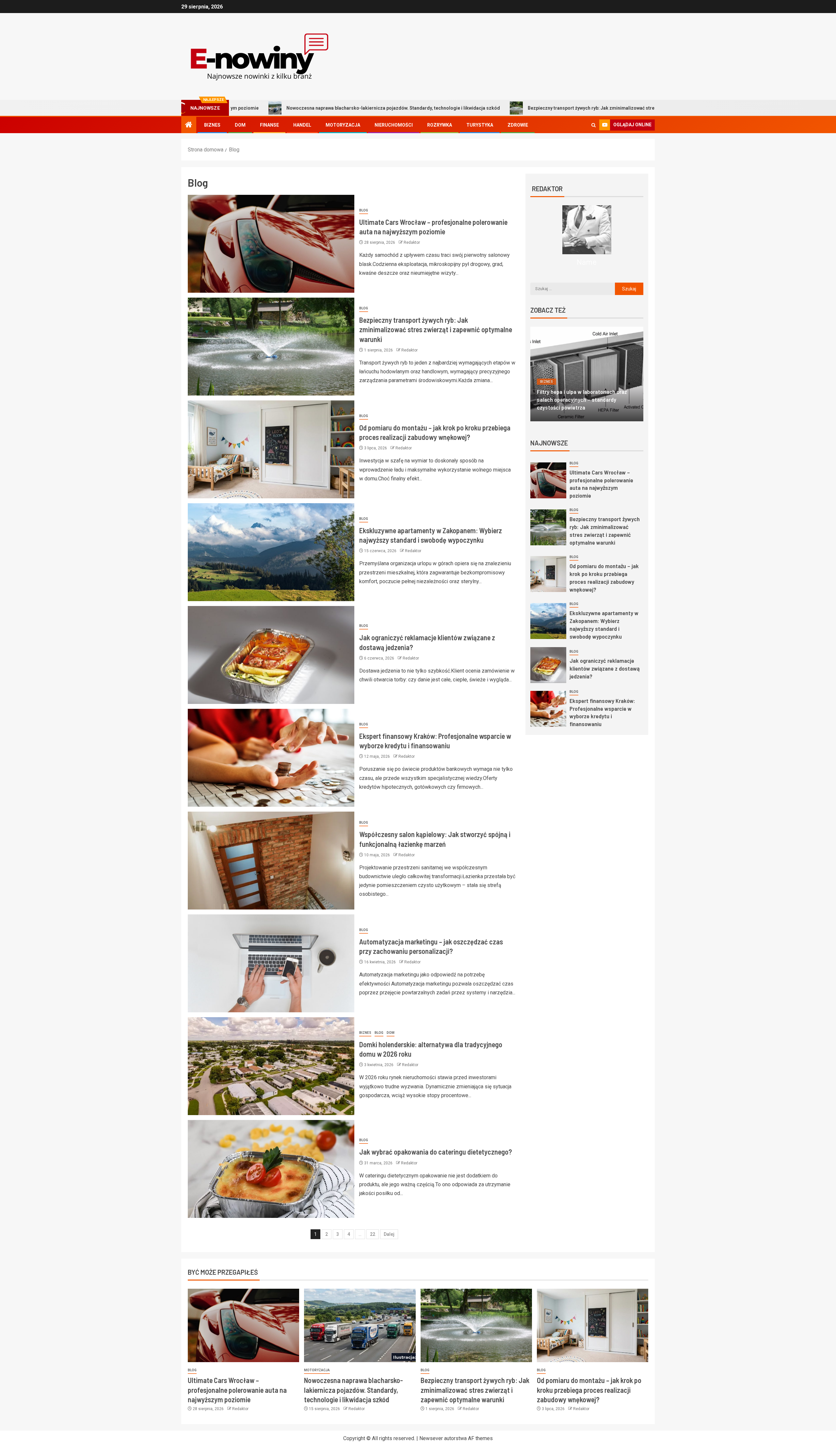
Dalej (389, 1234)
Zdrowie (517, 125)
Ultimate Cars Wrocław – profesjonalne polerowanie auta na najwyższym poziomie (601, 484)
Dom (240, 125)
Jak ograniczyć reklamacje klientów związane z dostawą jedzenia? (605, 668)
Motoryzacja (343, 125)
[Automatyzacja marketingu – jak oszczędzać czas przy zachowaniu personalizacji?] (271, 963)
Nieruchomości (394, 125)
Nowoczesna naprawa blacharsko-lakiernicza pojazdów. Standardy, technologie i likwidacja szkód (286, 108)
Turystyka (479, 125)
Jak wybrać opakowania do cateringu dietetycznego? (435, 1151)
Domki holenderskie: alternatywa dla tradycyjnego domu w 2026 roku (581, 403)
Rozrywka (439, 125)
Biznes (212, 125)
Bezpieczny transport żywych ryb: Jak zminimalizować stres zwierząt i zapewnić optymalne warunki (527, 108)
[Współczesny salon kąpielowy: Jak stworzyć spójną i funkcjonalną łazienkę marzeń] (271, 861)
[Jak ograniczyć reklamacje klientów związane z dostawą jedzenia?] (271, 655)
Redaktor (412, 242)
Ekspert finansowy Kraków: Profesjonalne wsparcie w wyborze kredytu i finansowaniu (602, 712)
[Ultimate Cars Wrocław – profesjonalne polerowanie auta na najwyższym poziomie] (271, 244)
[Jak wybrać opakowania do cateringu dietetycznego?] (271, 1169)
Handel (302, 125)
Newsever (431, 1438)
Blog (363, 210)
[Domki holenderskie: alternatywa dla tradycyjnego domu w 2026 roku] (271, 1066)
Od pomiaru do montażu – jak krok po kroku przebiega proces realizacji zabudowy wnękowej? (589, 1390)
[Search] (593, 125)
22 (372, 1234)
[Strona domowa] (188, 125)
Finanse (269, 125)
